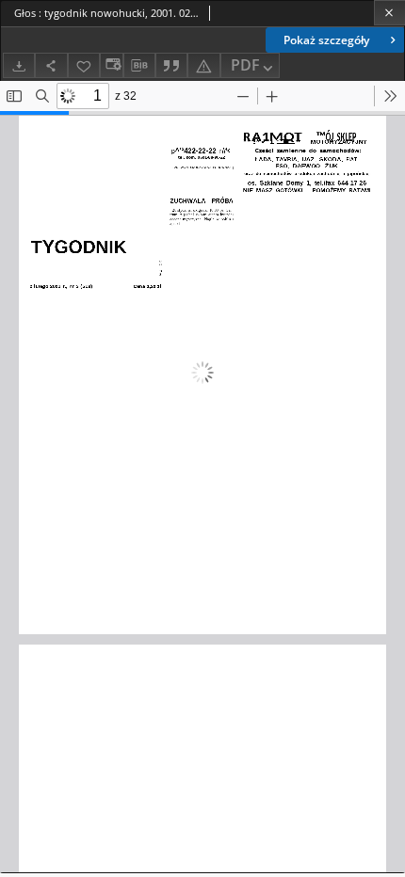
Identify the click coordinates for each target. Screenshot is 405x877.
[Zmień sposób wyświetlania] (111, 65)
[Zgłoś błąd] (203, 65)
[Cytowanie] (171, 65)
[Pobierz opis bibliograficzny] (139, 66)
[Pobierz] (19, 65)
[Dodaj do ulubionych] (84, 65)
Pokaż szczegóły (326, 40)
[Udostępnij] (51, 65)
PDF (245, 65)
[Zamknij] (389, 12)
